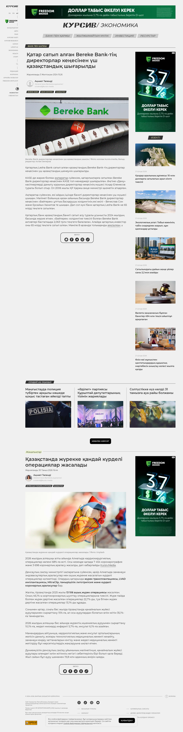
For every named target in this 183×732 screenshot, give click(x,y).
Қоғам (15, 44)
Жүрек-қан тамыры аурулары (39, 486)
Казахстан (13, 93)
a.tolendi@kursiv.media (42, 480)
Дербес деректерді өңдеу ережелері (145, 713)
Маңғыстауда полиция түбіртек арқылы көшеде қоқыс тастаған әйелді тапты (48, 392)
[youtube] (98, 702)
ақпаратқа (61, 177)
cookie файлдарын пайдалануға (78, 723)
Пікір (16, 34)
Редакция (14, 71)
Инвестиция (124, 35)
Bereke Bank (32, 92)
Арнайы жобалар (10, 78)
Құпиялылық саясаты (139, 709)
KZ (17, 13)
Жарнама (14, 74)
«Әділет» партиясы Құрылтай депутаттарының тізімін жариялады (99, 392)
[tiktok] (85, 702)
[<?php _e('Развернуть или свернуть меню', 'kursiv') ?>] (17, 89)
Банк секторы (47, 92)
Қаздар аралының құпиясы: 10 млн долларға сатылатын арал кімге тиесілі (155, 178)
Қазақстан (60, 92)
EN (13, 13)
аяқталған (114, 225)
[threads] (91, 702)
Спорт (15, 57)
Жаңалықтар (12, 28)
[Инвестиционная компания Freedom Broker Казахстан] (11, 21)
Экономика (13, 50)
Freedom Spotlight (10, 81)
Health (15, 53)
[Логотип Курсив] (12, 6)
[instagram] (79, 702)
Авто (16, 31)
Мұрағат (84, 713)
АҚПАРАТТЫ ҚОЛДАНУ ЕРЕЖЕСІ (142, 717)
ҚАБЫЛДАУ (127, 720)
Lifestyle (14, 47)
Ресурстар (148, 35)
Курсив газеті (12, 37)
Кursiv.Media (108, 565)
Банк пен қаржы (57, 35)
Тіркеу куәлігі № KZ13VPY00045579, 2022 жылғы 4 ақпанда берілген (46, 709)
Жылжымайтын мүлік (92, 35)
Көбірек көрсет (100, 441)
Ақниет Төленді (42, 475)
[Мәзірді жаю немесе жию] (17, 64)
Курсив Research (11, 41)
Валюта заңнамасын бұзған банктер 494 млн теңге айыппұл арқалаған (153, 316)
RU (10, 13)
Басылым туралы (88, 709)
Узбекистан (13, 96)
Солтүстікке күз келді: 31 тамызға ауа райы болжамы (151, 391)
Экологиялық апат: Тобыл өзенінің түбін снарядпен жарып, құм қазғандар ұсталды (155, 225)
